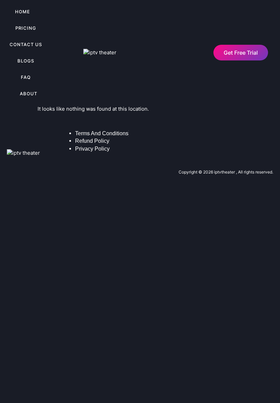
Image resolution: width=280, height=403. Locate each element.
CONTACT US (26, 44)
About (28, 93)
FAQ (26, 77)
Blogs (25, 61)
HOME (22, 11)
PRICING (25, 28)
